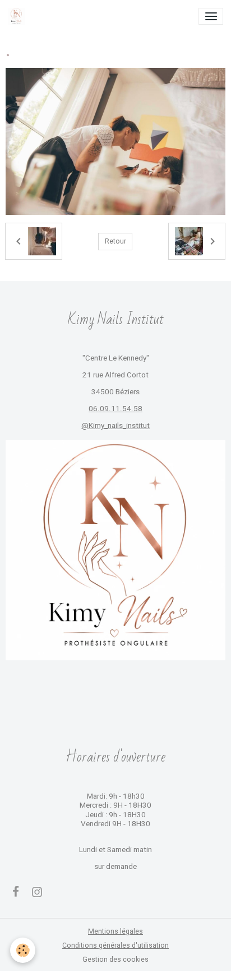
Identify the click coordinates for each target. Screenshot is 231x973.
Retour (115, 241)
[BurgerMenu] (210, 16)
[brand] (18, 16)
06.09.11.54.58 (115, 408)
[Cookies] (22, 950)
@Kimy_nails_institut (115, 425)
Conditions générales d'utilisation (115, 945)
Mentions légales (115, 931)
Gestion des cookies (115, 959)
